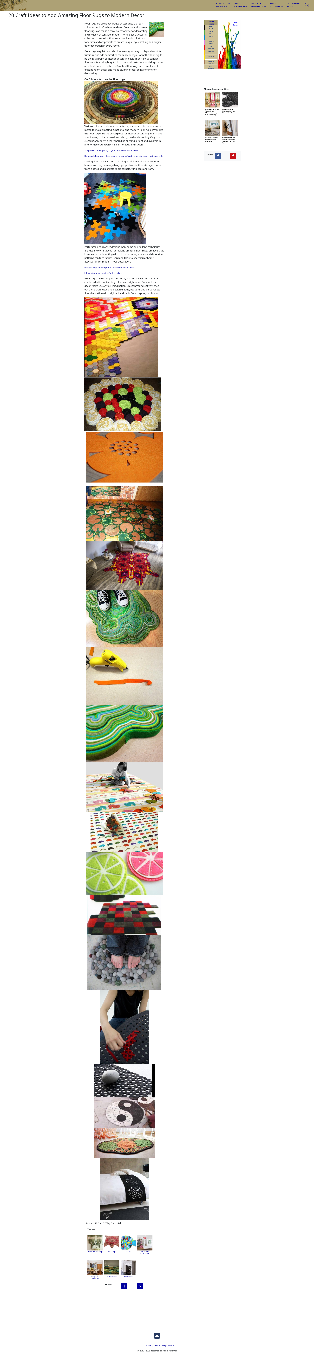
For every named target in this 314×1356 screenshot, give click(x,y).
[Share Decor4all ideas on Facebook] (218, 156)
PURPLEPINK (211, 42)
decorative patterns (95, 1277)
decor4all (15, 4)
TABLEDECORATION (276, 5)
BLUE (211, 37)
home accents (111, 1276)
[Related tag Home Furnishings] (111, 1242)
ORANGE (211, 51)
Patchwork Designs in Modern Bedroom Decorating (211, 137)
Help (164, 1345)
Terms (157, 1345)
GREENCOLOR (211, 33)
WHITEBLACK (211, 28)
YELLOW (211, 56)
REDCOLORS (211, 47)
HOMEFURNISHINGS (240, 5)
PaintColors (235, 24)
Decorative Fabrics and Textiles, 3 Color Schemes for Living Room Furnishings (212, 109)
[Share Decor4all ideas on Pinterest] (233, 156)
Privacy (149, 1345)
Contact (171, 1345)
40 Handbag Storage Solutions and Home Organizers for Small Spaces (228, 137)
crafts (128, 1251)
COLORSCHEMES (211, 67)
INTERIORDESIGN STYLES (258, 5)
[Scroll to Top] (157, 1335)
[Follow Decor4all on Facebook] (124, 1286)
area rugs (112, 1251)
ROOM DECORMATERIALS (223, 5)
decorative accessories (145, 1252)
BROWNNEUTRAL (211, 62)
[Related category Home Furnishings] (95, 1242)
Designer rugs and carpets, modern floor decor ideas (109, 267)
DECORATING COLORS (211, 23)
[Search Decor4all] (307, 5)
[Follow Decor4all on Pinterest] (140, 1286)
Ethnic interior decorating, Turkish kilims (103, 273)
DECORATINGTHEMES (293, 5)
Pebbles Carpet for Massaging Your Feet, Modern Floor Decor (229, 109)
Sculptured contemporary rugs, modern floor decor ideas (111, 150)
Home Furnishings (95, 1251)
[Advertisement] (157, 1310)
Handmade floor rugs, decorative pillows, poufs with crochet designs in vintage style (123, 156)
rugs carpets (128, 1276)
